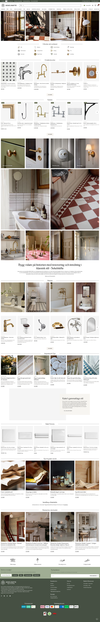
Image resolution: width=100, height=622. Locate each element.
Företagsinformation (71, 585)
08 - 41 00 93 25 (34, 1)
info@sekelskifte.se (26, 1)
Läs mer (3, 386)
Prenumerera (93, 575)
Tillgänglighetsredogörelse (55, 591)
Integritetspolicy (53, 589)
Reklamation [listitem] (36, 575)
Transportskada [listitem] (28, 575)
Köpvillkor (52, 585)
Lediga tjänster (70, 587)
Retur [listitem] (21, 575)
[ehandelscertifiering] (49, 614)
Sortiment (69, 589)
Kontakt (51, 583)
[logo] (9, 5)
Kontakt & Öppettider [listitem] (6, 575)
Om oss (68, 583)
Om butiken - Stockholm (88, 583)
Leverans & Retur (53, 587)
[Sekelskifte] (17, 582)
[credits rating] (54, 614)
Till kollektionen (68, 410)
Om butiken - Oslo (87, 585)
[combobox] (51, 5)
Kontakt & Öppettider (18, 1)
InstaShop (66, 504)
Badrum (50, 281)
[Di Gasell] (45, 613)
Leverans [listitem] (15, 575)
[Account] (92, 5)
